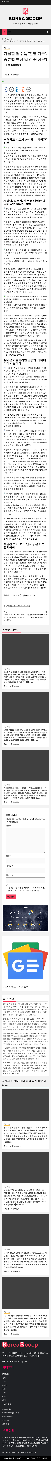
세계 (4, 1400)
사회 (4, 1393)
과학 (4, 1381)
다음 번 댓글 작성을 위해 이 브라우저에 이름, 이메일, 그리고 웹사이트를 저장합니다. (26, 889)
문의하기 (6, 1452)
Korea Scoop (25, 18)
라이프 (4, 1385)
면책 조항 (5, 1420)
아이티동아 (16, 75)
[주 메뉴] (10, 32)
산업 (4, 1396)
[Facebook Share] (6, 89)
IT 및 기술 (7, 48)
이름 (8, 856)
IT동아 (11, 606)
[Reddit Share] (23, 89)
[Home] (4, 32)
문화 (4, 1389)
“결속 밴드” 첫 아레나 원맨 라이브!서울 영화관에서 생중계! (14, 615)
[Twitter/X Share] (11, 89)
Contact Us (6, 1409)
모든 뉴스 (5, 1424)
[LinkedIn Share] (17, 89)
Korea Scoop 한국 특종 (10, 1413)
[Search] (47, 32)
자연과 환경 (6, 1404)
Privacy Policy (7, 1417)
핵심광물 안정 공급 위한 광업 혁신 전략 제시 (37, 614)
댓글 (8, 825)
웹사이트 (10, 875)
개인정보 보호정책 (29, 1452)
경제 (4, 1378)
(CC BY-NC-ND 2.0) (22, 606)
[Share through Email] (28, 89)
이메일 (9, 866)
